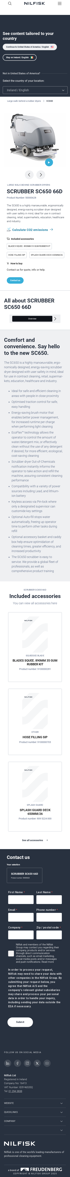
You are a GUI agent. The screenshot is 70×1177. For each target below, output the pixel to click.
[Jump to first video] (49, 162)
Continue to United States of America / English (27, 47)
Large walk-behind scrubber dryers (24, 101)
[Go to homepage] (34, 4)
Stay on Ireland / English (17, 57)
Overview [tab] (32, 319)
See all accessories (32, 840)
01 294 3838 (15, 1091)
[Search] (10, 3)
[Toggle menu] (59, 3)
